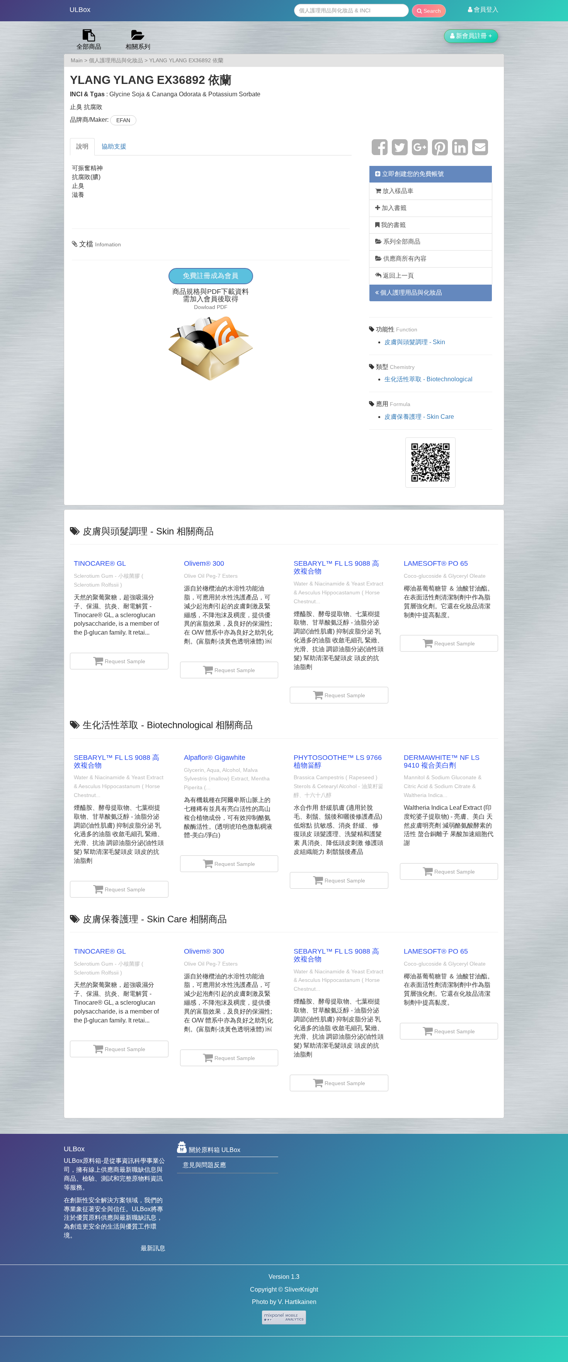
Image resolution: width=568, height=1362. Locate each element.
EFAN (123, 120)
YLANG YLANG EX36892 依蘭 (186, 60)
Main (77, 60)
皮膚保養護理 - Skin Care (419, 416)
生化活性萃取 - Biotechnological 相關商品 (168, 725)
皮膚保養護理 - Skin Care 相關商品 (155, 919)
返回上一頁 (397, 275)
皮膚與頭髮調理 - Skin (414, 342)
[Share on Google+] (420, 151)
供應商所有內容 (404, 258)
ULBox (80, 10)
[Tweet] (400, 151)
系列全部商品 (401, 241)
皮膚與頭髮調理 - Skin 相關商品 (148, 531)
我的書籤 (392, 225)
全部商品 (89, 46)
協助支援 (114, 146)
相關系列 (138, 46)
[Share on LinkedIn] (460, 151)
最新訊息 (153, 1248)
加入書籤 (393, 208)
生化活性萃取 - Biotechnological (428, 379)
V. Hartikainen (297, 1302)
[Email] (480, 151)
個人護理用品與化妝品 (116, 60)
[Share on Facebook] (380, 151)
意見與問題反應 (204, 1165)
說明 (82, 146)
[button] (483, 9)
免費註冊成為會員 (210, 276)
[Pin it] (440, 151)
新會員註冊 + (473, 35)
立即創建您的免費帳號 (412, 174)
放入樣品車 (397, 191)
